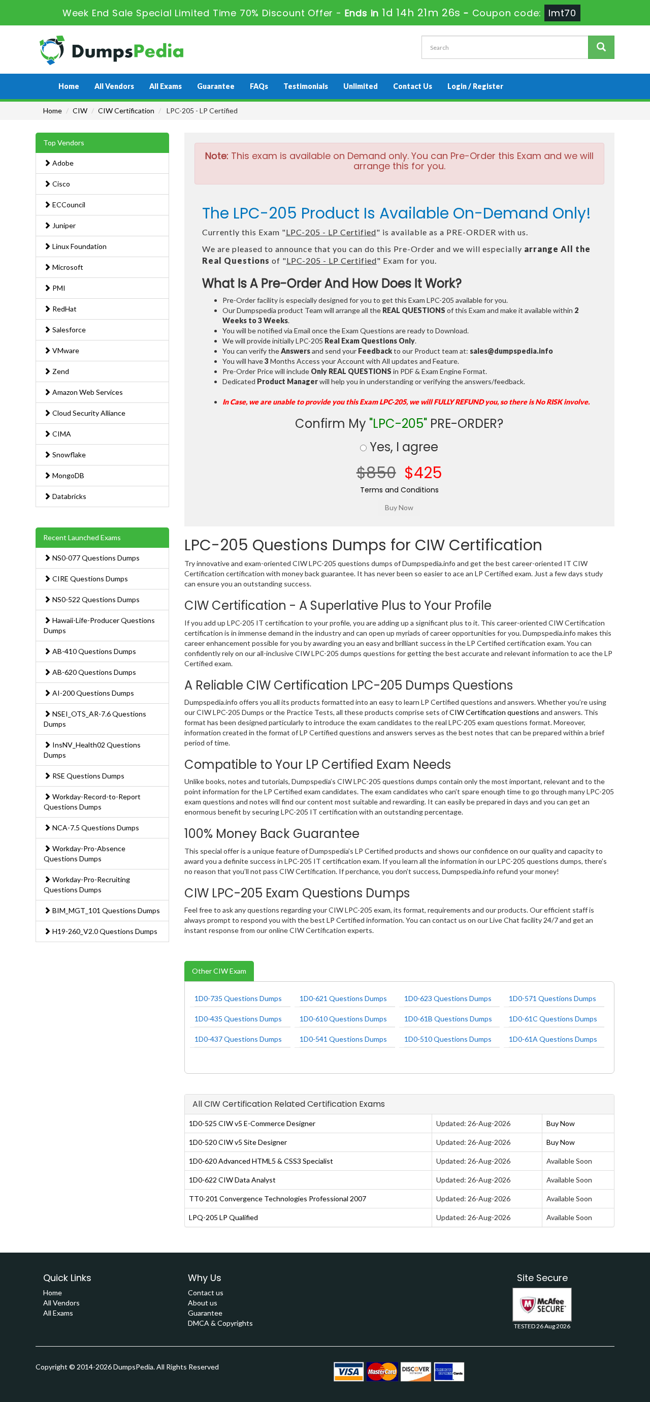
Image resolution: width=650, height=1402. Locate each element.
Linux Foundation (79, 246)
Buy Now (560, 1123)
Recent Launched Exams (82, 537)
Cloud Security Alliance (88, 413)
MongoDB (67, 475)
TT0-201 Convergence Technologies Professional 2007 (277, 1198)
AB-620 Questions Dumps (93, 672)
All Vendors (114, 86)
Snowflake (68, 454)
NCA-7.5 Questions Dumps (95, 827)
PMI (58, 288)
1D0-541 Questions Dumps (343, 1039)
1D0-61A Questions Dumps (553, 1039)
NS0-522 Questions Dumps (95, 599)
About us (202, 1302)
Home (68, 86)
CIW (80, 110)
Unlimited (360, 86)
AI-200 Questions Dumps (92, 693)
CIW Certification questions (494, 712)
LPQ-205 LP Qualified (223, 1217)
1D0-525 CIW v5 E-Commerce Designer (252, 1123)
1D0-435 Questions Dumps (238, 1018)
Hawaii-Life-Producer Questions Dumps (99, 625)
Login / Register (475, 86)
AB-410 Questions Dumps (93, 651)
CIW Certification (126, 110)
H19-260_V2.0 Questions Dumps (104, 931)
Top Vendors (63, 142)
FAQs (259, 86)
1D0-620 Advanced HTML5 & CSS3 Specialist (261, 1161)
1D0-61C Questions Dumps (553, 1018)
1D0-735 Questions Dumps (238, 998)
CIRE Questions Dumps (89, 578)
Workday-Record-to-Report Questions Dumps (92, 801)
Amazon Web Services (87, 392)
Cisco (60, 183)
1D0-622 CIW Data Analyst (232, 1179)
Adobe (62, 163)
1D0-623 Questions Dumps (448, 998)
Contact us (205, 1292)
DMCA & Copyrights (220, 1323)
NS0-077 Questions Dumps (95, 557)
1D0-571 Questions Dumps (552, 998)
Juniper (63, 225)
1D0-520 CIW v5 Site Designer (238, 1142)
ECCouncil (68, 204)
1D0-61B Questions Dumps (448, 1018)
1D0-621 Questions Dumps (343, 998)
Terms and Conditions (399, 490)
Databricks (68, 496)
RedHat (64, 308)
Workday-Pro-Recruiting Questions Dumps (87, 884)
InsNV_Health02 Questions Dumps (92, 749)
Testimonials (305, 86)
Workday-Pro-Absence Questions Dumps (84, 853)
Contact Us (412, 86)
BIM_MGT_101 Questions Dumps (105, 910)
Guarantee (216, 86)
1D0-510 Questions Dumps (448, 1039)
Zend (60, 371)
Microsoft (67, 267)
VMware (65, 350)
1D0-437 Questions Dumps (238, 1039)
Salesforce (68, 329)
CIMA (61, 433)
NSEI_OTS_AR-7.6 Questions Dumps (95, 718)
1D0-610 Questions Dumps (343, 1018)
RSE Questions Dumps (87, 775)
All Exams (165, 86)
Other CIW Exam (219, 971)
